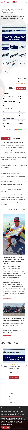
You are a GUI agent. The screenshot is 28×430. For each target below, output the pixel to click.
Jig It (2, 11)
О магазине (12, 402)
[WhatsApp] (21, 130)
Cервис (11, 396)
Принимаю (6, 427)
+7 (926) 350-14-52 (21, 2)
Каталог (11, 393)
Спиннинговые (19, 9)
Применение (16, 138)
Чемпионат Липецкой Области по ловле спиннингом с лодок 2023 (14, 320)
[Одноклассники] (17, 130)
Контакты (11, 405)
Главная (3, 9)
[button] (1, 366)
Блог (10, 399)
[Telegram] (19, 130)
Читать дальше (7, 298)
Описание (6, 138)
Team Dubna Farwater (12, 11)
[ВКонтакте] (15, 130)
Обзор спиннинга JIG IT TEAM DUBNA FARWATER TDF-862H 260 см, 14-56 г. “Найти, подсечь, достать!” (13, 260)
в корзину (22, 88)
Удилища (10, 9)
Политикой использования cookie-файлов (11, 416)
